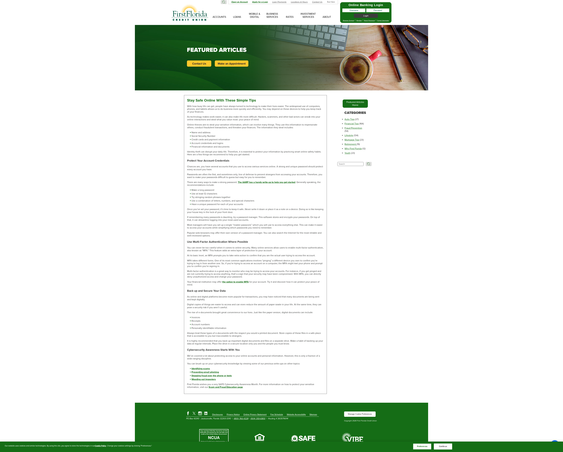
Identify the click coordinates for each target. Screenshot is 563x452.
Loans (237, 16)
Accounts (219, 16)
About (327, 16)
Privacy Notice (233, 414)
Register (359, 20)
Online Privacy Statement (255, 414)
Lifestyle (349, 135)
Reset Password (369, 20)
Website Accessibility (296, 414)
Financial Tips (352, 123)
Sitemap (313, 414)
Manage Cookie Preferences (360, 414)
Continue (443, 446)
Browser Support (348, 20)
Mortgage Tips (352, 139)
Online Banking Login (366, 5)
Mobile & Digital (254, 15)
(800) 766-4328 (241, 418)
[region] (281, 447)
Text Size (331, 2)
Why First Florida (353, 148)
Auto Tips (349, 119)
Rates (290, 16)
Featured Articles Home (355, 104)
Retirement (351, 144)
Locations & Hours (299, 2)
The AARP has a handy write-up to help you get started (266, 182)
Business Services (272, 15)
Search (224, 2)
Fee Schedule (276, 414)
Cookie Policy (100, 446)
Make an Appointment (232, 63)
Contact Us (317, 2)
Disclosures (217, 414)
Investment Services (308, 15)
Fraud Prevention (353, 128)
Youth (347, 153)
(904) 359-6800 (257, 418)
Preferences (422, 446)
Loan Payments (279, 2)
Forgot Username (383, 20)
